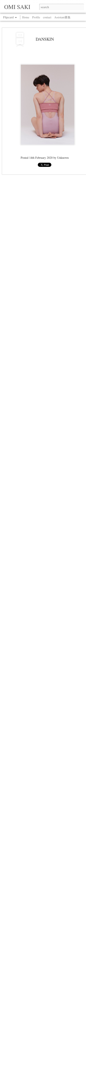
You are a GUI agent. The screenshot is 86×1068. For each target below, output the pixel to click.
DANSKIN (45, 39)
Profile (36, 17)
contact (47, 17)
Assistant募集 (62, 17)
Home (25, 17)
